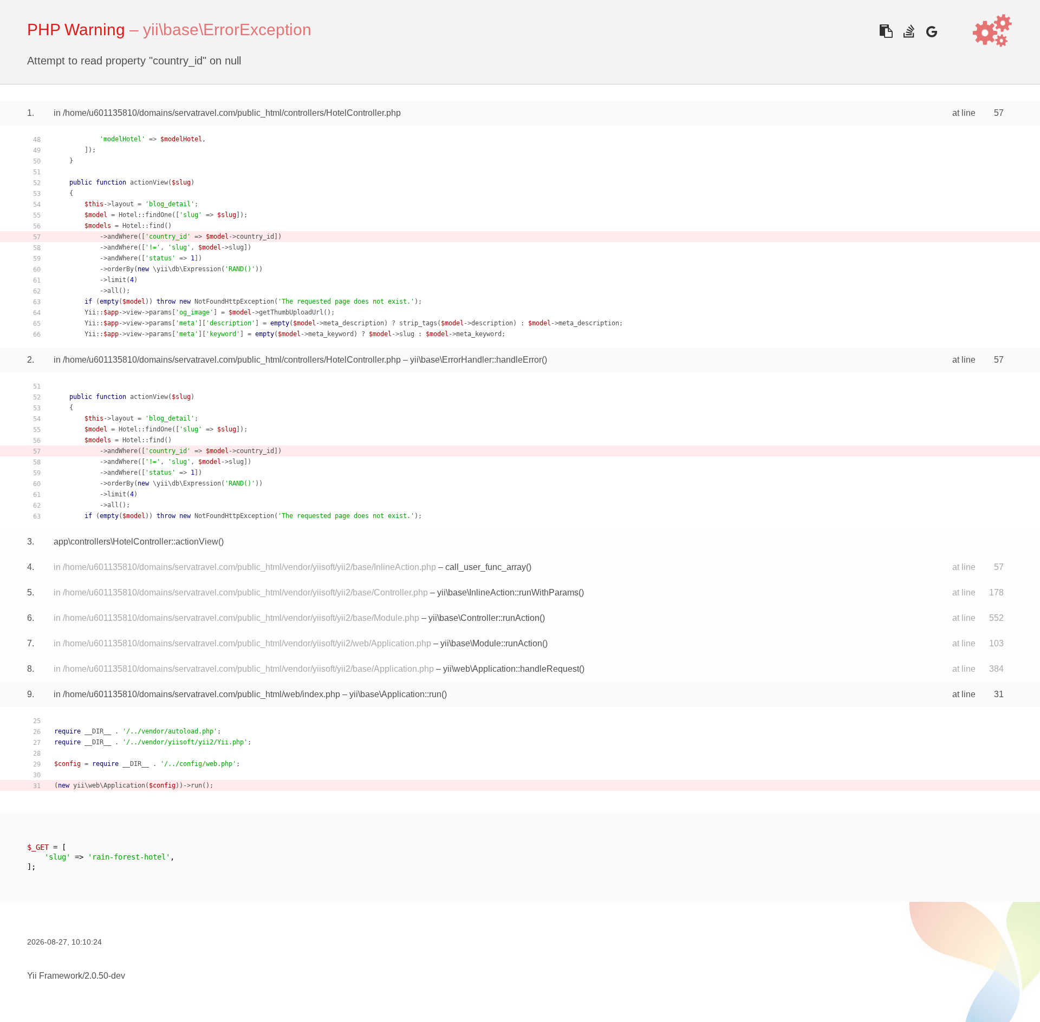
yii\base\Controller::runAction (484, 618)
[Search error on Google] (931, 31)
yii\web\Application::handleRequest (511, 668)
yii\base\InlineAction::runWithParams (507, 592)
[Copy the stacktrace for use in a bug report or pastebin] (885, 31)
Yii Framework (54, 975)
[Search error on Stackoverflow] (908, 31)
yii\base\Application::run (395, 694)
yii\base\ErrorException (227, 29)
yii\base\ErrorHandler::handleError (476, 359)
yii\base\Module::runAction (491, 643)
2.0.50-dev (104, 975)
